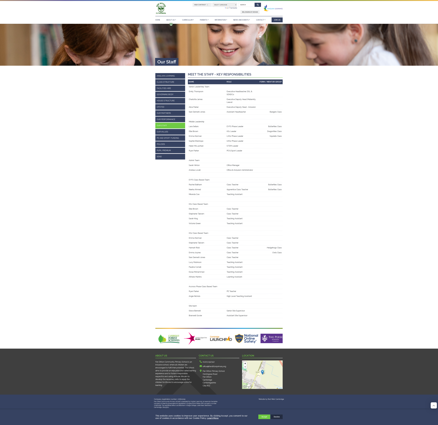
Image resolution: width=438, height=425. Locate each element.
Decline (277, 417)
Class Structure (165, 82)
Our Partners (164, 113)
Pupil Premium (164, 150)
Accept (264, 417)
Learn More (213, 418)
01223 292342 (209, 362)
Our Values (162, 132)
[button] (262, 372)
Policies (161, 144)
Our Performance (166, 119)
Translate (233, 8)
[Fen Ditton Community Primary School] (160, 8)
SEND (159, 157)
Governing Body (165, 94)
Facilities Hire (164, 88)
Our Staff (162, 125)
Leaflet (280, 388)
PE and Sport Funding (168, 138)
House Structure (166, 101)
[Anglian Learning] (273, 8)
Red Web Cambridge (276, 399)
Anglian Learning (166, 76)
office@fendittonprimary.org (214, 366)
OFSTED (160, 107)
